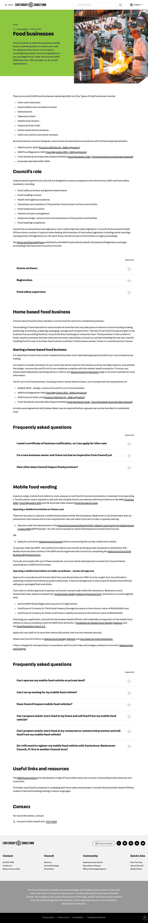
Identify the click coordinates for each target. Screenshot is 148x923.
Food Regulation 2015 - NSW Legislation (66, 152)
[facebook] (119, 843)
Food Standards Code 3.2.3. (31, 626)
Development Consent (50, 542)
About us (48, 862)
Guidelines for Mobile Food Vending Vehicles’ (99, 623)
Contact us (7, 866)
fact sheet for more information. (96, 639)
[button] (74, 268)
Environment (22, 29)
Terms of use (63, 917)
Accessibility (77, 917)
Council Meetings (51, 866)
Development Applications (85, 372)
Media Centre (136, 869)
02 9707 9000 (8, 862)
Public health (35, 29)
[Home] (30, 4)
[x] (131, 843)
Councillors (49, 869)
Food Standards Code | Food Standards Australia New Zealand (100, 157)
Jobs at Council (136, 866)
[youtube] (143, 843)
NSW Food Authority (27, 778)
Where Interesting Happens (94, 869)
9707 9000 (51, 822)
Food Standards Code (86, 503)
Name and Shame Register (30, 242)
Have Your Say (136, 862)
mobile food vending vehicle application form (77, 594)
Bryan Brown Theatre (92, 866)
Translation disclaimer (96, 917)
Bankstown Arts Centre (93, 862)
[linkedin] (137, 843)
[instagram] (125, 843)
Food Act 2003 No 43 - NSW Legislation (59, 147)
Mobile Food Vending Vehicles (59, 639)
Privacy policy (48, 917)
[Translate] (132, 5)
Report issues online (11, 869)
